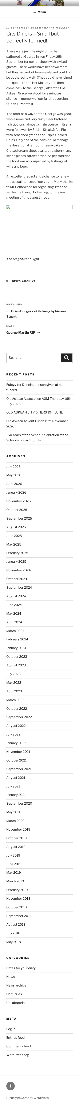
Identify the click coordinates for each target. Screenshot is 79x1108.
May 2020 (13, 812)
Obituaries (14, 994)
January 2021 (16, 795)
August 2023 (16, 665)
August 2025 (16, 527)
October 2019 (16, 838)
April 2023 (14, 691)
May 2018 (13, 942)
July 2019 (13, 855)
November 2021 (18, 752)
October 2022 (16, 709)
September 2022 (19, 717)
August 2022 (16, 726)
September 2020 (19, 803)
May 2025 (13, 544)
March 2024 (15, 631)
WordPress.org (17, 1055)
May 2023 (13, 683)
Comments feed (18, 1046)
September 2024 (19, 587)
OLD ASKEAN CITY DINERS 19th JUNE (34, 412)
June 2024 (14, 605)
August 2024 (16, 596)
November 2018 (18, 899)
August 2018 (15, 925)
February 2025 (17, 553)
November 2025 (18, 501)
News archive (24, 281)
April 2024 (14, 622)
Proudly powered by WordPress (27, 1098)
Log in (10, 1029)
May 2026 (13, 475)
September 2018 (19, 916)
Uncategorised (17, 1003)
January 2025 (16, 562)
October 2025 (16, 510)
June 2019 (13, 864)
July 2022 (13, 734)
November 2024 (18, 570)
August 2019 (15, 847)
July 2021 (13, 786)
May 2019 (13, 873)
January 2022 (16, 743)
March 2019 (15, 881)
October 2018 (16, 907)
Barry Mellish (57, 27)
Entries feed (15, 1038)
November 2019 (18, 829)
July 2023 (13, 674)
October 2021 (16, 760)
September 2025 (19, 518)
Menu (42, 12)
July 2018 (13, 933)
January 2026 (16, 492)
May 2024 (13, 613)
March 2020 (15, 821)
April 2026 (14, 484)
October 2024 (16, 579)
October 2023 (16, 657)
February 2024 (17, 639)
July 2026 (13, 467)
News (10, 977)
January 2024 (16, 648)
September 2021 (18, 769)
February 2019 (17, 890)
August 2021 (15, 778)
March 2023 (15, 700)
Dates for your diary (21, 968)
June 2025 (14, 536)
